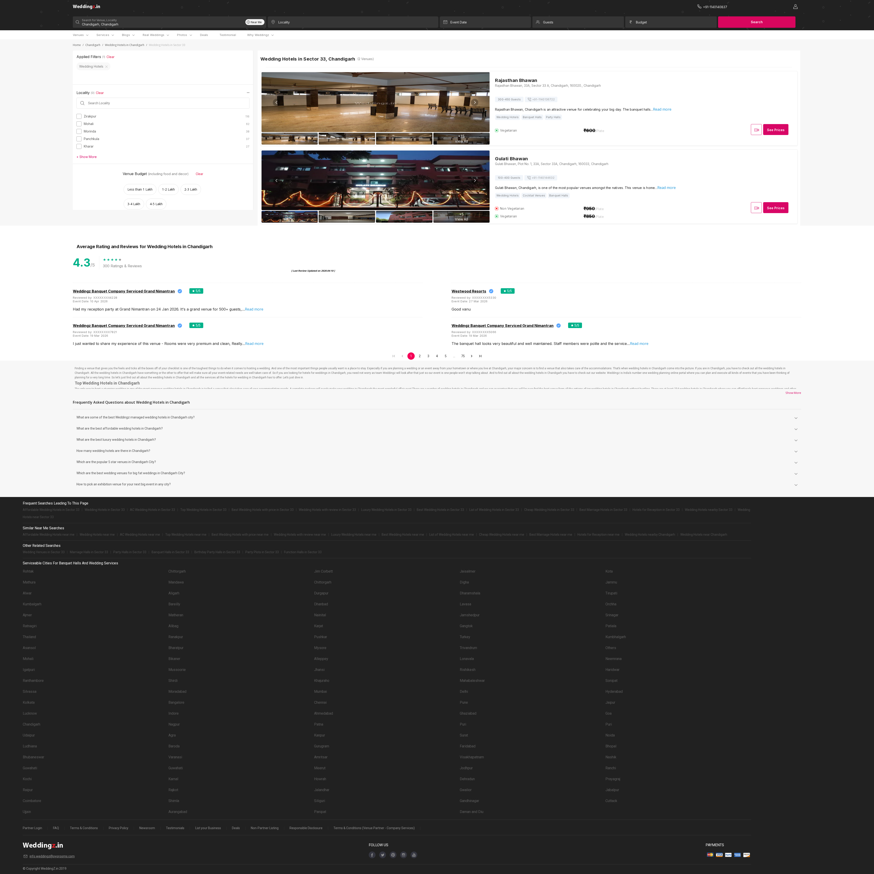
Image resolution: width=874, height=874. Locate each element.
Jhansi (319, 670)
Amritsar (321, 757)
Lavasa (465, 604)
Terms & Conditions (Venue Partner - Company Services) (374, 828)
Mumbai (320, 691)
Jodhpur (466, 768)
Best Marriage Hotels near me (550, 534)
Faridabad (467, 746)
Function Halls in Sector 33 (303, 552)
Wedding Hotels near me (97, 534)
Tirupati (611, 593)
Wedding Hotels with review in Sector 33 (327, 510)
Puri (463, 724)
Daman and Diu (471, 812)
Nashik (610, 757)
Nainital (320, 615)
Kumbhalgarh (615, 637)
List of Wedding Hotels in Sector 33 (494, 510)
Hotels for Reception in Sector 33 (656, 510)
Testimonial (227, 35)
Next (474, 102)
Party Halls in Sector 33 (129, 552)
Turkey (465, 637)
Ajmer (27, 615)
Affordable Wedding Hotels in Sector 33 (51, 510)
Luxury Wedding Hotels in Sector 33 (386, 510)
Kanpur (319, 735)
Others (610, 648)
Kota (609, 571)
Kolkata (29, 702)
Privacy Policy (118, 828)
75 (463, 356)
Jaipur (610, 702)
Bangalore (176, 702)
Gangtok (466, 626)
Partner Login (32, 828)
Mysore (320, 648)
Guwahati (30, 768)
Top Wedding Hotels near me (185, 534)
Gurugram (321, 746)
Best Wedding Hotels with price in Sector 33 (263, 510)
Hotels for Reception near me (598, 534)
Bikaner (174, 659)
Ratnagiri (30, 626)
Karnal (173, 779)
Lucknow (30, 713)
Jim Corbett (323, 571)
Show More (793, 393)
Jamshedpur (470, 615)
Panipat (320, 812)
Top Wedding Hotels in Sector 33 (203, 510)
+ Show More (86, 157)
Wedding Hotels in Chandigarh (124, 45)
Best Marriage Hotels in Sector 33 (603, 510)
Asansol (29, 648)
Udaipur (29, 735)
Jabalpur (612, 790)
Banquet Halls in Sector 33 (170, 552)
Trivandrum (468, 648)
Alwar (27, 593)
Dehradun (467, 779)
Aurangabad (177, 812)
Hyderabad (614, 691)
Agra (172, 735)
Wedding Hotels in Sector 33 (105, 510)
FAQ (56, 828)
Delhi (464, 691)
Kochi (27, 779)
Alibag (173, 626)
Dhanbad (321, 604)
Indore (173, 713)
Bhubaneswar (33, 757)
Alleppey (321, 659)
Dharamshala (470, 593)
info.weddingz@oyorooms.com (52, 856)
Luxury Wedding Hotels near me (353, 534)
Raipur (28, 790)
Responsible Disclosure (306, 828)
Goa (608, 713)
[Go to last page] (480, 356)
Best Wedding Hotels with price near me (240, 534)
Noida (610, 735)
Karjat (318, 626)
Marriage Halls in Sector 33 (89, 552)
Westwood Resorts (469, 291)
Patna (318, 724)
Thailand (29, 637)
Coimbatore (32, 801)
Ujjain (27, 812)
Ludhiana (30, 746)
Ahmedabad (323, 713)
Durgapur (321, 593)
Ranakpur (175, 637)
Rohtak (28, 571)
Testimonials (175, 828)
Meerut (319, 768)
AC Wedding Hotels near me (140, 534)
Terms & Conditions (84, 828)
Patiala (610, 626)
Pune (464, 702)
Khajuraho (321, 680)
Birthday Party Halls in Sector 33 (217, 552)
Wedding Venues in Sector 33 (44, 552)
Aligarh (173, 593)
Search (757, 22)
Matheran (175, 615)
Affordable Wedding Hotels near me (48, 534)
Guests (548, 22)
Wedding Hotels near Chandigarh (703, 534)
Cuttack (611, 801)
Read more (662, 109)
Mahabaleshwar (472, 680)
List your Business (208, 828)
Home (77, 45)
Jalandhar (321, 790)
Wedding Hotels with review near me (300, 534)
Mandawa (176, 582)
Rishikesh (467, 670)
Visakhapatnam (472, 757)
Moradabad (177, 691)
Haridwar (612, 670)
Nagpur (174, 724)
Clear (110, 57)
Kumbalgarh (32, 604)
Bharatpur (175, 648)
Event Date (458, 22)
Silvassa (29, 691)
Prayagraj (612, 779)
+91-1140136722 (543, 99)
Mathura (29, 582)
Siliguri (319, 801)
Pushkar (320, 637)
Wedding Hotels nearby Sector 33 (708, 510)
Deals (204, 35)
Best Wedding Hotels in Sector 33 (440, 510)
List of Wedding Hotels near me (451, 534)
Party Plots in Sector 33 (262, 552)
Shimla (173, 801)
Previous (276, 102)
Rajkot (173, 790)
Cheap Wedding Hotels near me (501, 534)
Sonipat (611, 680)
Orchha (610, 604)
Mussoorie (177, 670)
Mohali (28, 659)
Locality (284, 22)
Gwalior (466, 790)
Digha (464, 582)
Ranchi (610, 768)
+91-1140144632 (543, 177)
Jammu (611, 582)
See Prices (776, 130)
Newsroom (147, 828)
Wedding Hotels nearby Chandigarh (650, 534)
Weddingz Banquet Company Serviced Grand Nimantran (124, 291)
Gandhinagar (469, 801)
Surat (464, 735)
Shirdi (173, 680)
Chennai (320, 702)
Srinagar (611, 615)
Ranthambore (33, 680)
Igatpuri (29, 670)
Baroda (174, 746)
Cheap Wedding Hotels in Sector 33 (549, 510)
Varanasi (175, 757)
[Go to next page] (471, 356)
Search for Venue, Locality (99, 20)
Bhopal (610, 746)
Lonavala (467, 659)
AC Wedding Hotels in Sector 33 (152, 510)
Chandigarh (92, 45)
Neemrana (613, 659)
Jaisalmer (467, 571)
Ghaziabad (468, 713)
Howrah (320, 779)
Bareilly (174, 604)
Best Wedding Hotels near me (403, 534)
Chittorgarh (177, 571)
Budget (641, 22)
